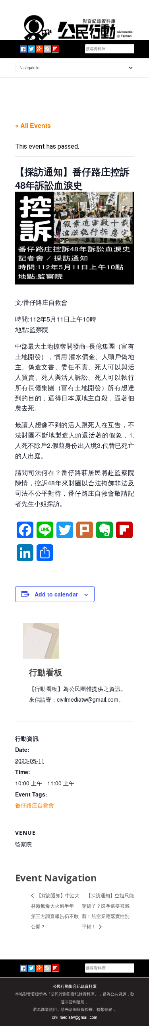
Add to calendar (56, 594)
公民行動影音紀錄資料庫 (75, 986)
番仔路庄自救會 (34, 805)
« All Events (33, 125)
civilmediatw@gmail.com (74, 1017)
